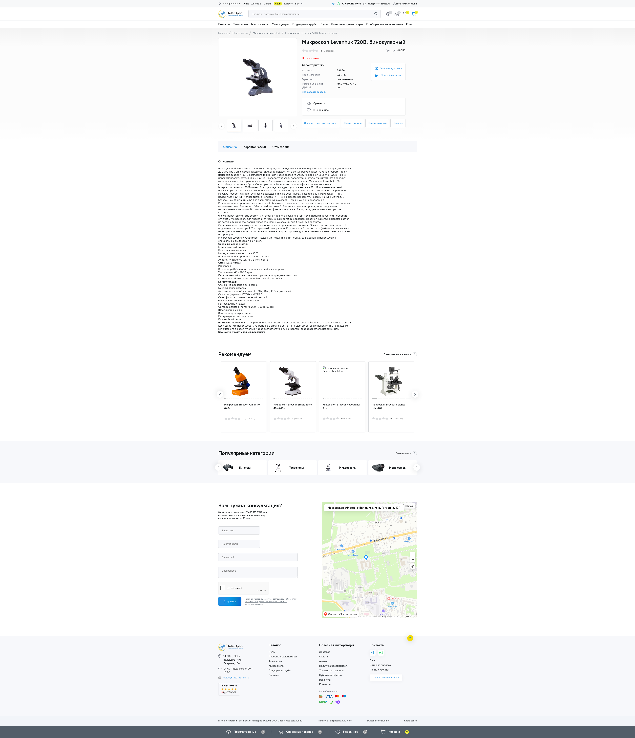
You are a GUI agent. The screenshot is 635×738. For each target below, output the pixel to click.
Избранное (350, 732)
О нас (246, 3)
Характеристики (254, 147)
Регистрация (410, 3)
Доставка (256, 3)
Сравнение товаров (299, 732)
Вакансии (325, 679)
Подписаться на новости (386, 677)
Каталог (288, 3)
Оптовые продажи (380, 665)
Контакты (325, 684)
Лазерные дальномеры (347, 24)
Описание (230, 147)
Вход (398, 3)
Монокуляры (280, 24)
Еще (297, 3)
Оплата (267, 3)
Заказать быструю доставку (321, 123)
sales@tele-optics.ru (379, 3)
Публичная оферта (330, 675)
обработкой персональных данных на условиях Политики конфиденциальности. (271, 601)
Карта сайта (410, 720)
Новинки (398, 123)
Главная (223, 33)
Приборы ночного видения (384, 24)
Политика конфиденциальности (335, 720)
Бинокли (224, 24)
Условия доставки (391, 68)
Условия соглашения (331, 670)
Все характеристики (314, 91)
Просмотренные (245, 732)
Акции (278, 3)
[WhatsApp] (381, 652)
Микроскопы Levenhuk (266, 33)
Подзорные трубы (304, 24)
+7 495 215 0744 (253, 512)
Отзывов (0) (280, 147)
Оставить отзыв (377, 123)
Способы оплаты (391, 75)
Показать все (403, 453)
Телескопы (240, 24)
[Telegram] (372, 652)
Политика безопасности (333, 665)
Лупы (324, 24)
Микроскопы (260, 24)
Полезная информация (336, 645)
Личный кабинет (379, 669)
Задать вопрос (352, 123)
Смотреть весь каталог (397, 354)
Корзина (394, 732)
